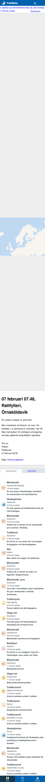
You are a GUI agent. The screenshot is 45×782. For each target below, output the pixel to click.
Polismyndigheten (15, 459)
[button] (25, 488)
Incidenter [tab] (11, 471)
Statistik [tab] (32, 471)
